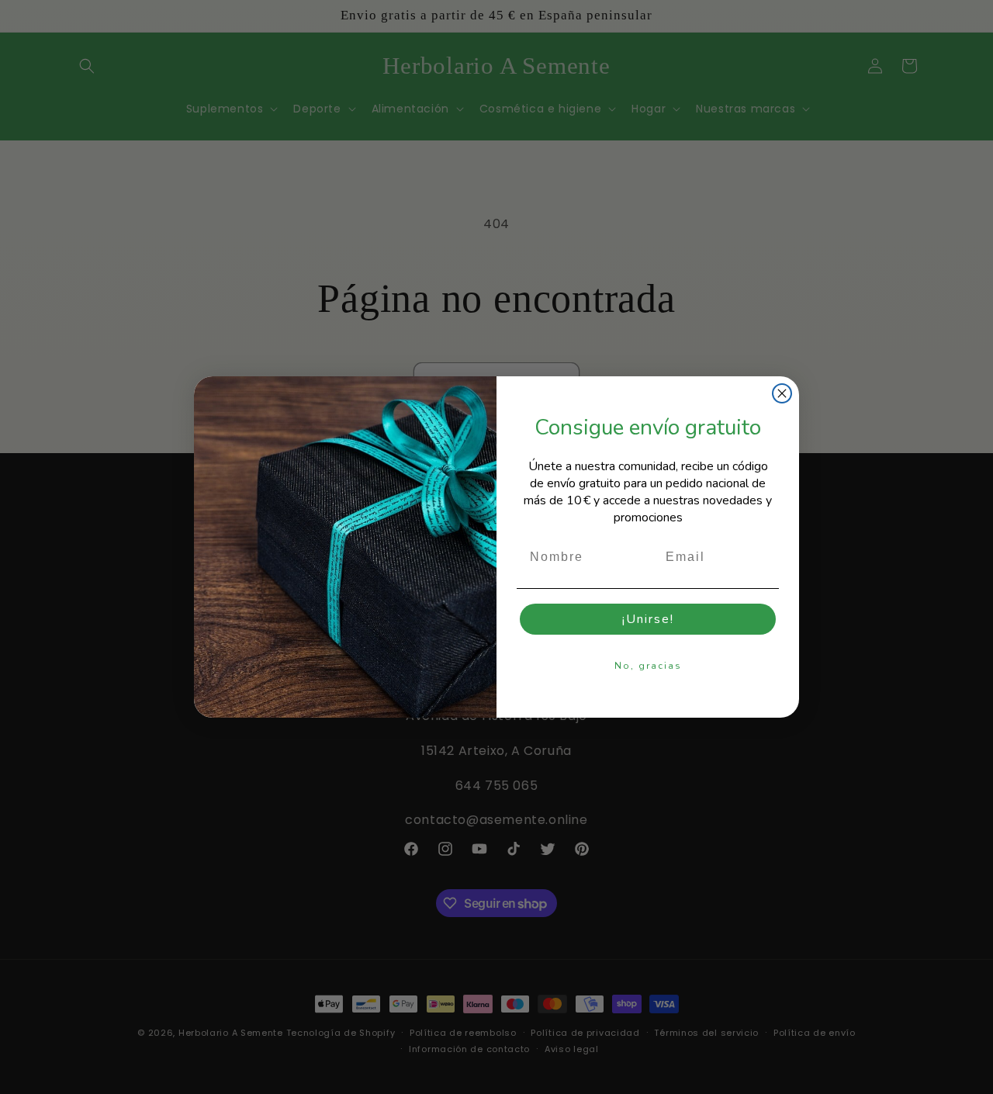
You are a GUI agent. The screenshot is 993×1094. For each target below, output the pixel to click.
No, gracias (648, 666)
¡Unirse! (648, 619)
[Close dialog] (782, 393)
